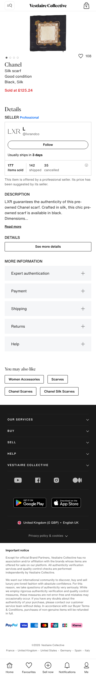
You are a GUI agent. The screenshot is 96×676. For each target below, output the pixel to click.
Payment (19, 291)
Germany (65, 650)
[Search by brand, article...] (9, 5)
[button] (86, 5)
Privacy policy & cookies (46, 535)
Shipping (19, 308)
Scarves (57, 379)
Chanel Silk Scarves (59, 391)
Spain (78, 650)
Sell (11, 442)
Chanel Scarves (20, 391)
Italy (87, 650)
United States (49, 650)
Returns (18, 326)
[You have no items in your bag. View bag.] (86, 5)
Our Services (20, 420)
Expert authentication (30, 273)
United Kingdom (27, 650)
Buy (10, 431)
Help (15, 344)
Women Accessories (24, 379)
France (10, 650)
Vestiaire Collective (27, 465)
